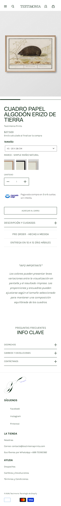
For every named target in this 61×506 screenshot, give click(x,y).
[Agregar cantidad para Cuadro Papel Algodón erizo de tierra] (25, 181)
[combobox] (31, 148)
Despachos (9, 466)
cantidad (8, 174)
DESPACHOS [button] (10, 344)
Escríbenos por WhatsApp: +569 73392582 (25, 452)
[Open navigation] (8, 6)
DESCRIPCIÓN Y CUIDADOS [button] (19, 222)
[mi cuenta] (45, 6)
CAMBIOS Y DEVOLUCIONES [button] (17, 353)
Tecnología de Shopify (28, 493)
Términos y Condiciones (16, 479)
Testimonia (14, 493)
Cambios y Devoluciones (16, 473)
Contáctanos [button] (11, 361)
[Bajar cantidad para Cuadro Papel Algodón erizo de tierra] (8, 181)
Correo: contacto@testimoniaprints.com (24, 446)
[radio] (9, 164)
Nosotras (8, 440)
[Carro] (53, 6)
